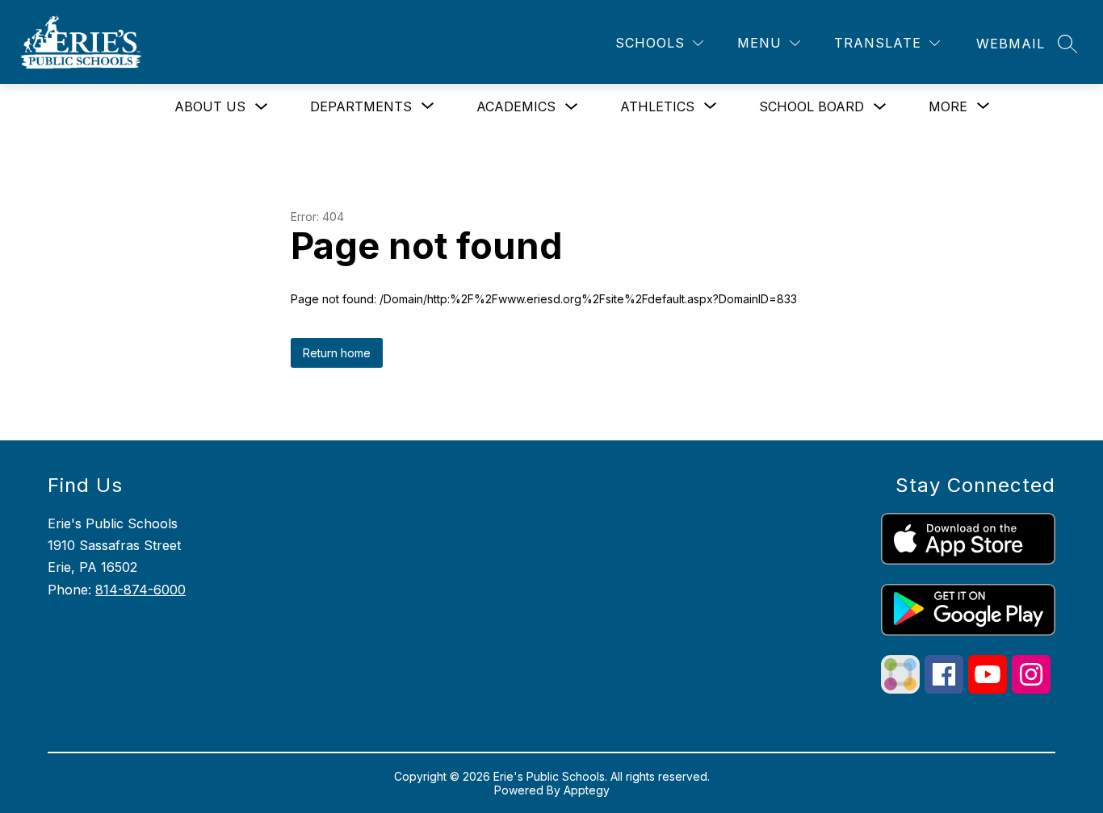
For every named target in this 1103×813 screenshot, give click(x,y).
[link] (1010, 43)
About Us (209, 106)
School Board (811, 106)
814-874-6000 (140, 590)
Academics (516, 106)
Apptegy (587, 790)
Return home (337, 353)
